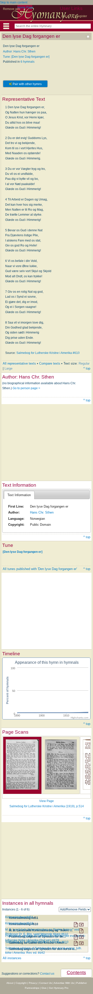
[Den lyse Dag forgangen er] (22, 551)
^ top (86, 368)
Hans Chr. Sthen (42, 512)
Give (44, 988)
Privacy (33, 983)
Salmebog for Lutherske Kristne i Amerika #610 (48, 353)
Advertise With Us (64, 983)
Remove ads (11, 9)
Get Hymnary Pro (58, 988)
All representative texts (19, 363)
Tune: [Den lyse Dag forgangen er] (26, 56)
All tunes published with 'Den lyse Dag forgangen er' (40, 569)
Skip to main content (13, 2)
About (9, 983)
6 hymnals (27, 61)
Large (8, 368)
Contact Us (45, 983)
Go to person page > (26, 388)
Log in (65, 16)
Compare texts (49, 363)
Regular (84, 363)
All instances (12, 958)
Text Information (19, 495)
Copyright (21, 983)
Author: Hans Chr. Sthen (19, 51)
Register (81, 16)
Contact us (47, 973)
